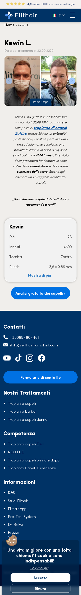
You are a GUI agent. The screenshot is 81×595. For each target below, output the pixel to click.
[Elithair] (21, 15)
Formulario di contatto (40, 377)
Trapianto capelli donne (27, 419)
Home (9, 24)
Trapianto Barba (22, 411)
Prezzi (13, 532)
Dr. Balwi (15, 524)
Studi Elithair (18, 500)
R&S (11, 492)
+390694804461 (24, 337)
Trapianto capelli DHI (26, 444)
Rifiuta (40, 588)
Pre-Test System (22, 516)
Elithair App (17, 508)
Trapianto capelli (22, 403)
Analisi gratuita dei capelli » (41, 293)
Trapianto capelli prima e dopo (34, 460)
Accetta (40, 577)
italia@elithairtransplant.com (34, 345)
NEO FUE (16, 451)
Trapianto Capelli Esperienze (32, 467)
